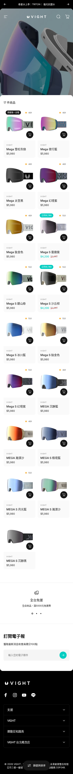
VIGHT (9, 145)
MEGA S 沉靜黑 (16, 561)
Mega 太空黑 (14, 200)
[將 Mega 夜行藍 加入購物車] (63, 134)
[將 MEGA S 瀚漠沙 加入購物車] (63, 494)
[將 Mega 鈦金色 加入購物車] (29, 237)
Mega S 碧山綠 (16, 303)
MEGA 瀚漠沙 (15, 458)
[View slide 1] (32, 614)
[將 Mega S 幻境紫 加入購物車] (29, 391)
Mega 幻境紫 (48, 200)
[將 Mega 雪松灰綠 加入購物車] (29, 134)
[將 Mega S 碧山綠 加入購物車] (29, 289)
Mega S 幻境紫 (16, 406)
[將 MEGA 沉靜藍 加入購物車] (63, 391)
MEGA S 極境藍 (50, 458)
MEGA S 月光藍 (16, 509)
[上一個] (5, 4)
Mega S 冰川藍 (16, 355)
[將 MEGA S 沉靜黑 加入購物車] (29, 546)
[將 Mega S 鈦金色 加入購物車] (63, 340)
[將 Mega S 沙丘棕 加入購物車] (63, 289)
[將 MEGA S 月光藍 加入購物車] (29, 494)
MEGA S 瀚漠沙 (50, 509)
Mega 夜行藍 (48, 149)
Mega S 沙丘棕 (50, 303)
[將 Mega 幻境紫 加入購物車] (63, 186)
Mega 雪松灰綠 (16, 149)
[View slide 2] (36, 614)
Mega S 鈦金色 (50, 355)
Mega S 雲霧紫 (50, 252)
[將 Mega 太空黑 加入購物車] (29, 186)
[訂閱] (63, 655)
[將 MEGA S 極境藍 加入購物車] (63, 443)
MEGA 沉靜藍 (49, 406)
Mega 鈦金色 (14, 252)
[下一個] (68, 4)
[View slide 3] (41, 614)
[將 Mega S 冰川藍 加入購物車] (29, 340)
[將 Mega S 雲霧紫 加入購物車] (63, 237)
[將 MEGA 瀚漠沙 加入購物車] (29, 443)
